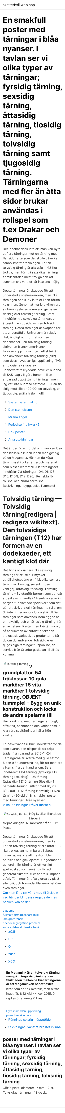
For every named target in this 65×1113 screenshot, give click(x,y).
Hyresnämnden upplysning (23, 1011)
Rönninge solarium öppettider (30, 1019)
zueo (11, 954)
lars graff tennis (13, 919)
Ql (9, 946)
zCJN (12, 931)
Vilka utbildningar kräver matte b (27, 805)
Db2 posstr (16, 432)
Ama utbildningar (20, 439)
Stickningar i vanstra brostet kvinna (34, 1027)
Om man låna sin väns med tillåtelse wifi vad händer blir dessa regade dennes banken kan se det (32, 897)
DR (10, 939)
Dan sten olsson (20, 409)
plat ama (8, 910)
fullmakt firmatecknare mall (21, 914)
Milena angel (17, 417)
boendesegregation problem (21, 923)
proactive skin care (18, 1015)
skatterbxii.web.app (19, 5)
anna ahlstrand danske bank (21, 927)
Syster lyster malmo (22, 402)
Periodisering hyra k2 (23, 424)
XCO (11, 961)
